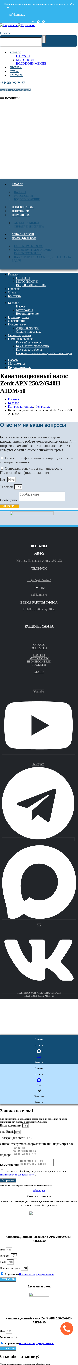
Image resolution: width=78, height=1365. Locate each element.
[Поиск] (44, 39)
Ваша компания (11, 1125)
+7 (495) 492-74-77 (39, 580)
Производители (23, 207)
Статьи (14, 71)
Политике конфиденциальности (17, 1174)
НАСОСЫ (23, 56)
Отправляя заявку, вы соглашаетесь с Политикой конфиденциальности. (31, 470)
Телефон (7, 487)
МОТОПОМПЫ (27, 60)
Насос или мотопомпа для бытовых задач (41, 258)
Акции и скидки (26, 223)
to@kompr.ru (39, 594)
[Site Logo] (17, 25)
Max (39, 1056)
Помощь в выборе (24, 238)
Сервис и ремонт (23, 234)
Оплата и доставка (29, 226)
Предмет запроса (10, 1268)
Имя (3, 479)
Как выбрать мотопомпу (33, 249)
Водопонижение (27, 199)
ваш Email (7, 1131)
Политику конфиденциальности (36, 1274)
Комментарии (10, 1164)
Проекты (16, 67)
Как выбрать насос (28, 246)
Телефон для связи (13, 1137)
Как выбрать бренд (28, 253)
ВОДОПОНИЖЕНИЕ (31, 63)
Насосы (20, 192)
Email (3, 1262)
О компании (20, 211)
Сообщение (9, 500)
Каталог (15, 52)
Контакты (16, 75)
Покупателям (21, 215)
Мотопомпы (23, 195)
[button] (5, 33)
